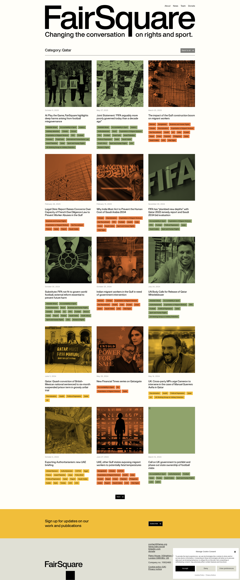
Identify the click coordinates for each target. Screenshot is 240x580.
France (48, 229)
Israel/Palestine (51, 143)
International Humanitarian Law (78, 139)
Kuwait (186, 132)
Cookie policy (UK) (157, 567)
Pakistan (167, 136)
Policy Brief (79, 475)
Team (183, 6)
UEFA (158, 482)
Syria (55, 483)
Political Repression (105, 139)
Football (80, 135)
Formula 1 (49, 139)
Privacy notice (155, 569)
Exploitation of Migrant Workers (57, 135)
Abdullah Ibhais (51, 127)
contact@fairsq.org (157, 544)
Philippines (177, 136)
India (179, 132)
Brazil (114, 131)
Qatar (62, 143)
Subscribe (154, 524)
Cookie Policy (199, 575)
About (167, 6)
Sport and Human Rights (76, 143)
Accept (185, 569)
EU (64, 312)
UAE (163, 140)
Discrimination (163, 128)
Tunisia (63, 483)
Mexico (86, 312)
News (175, 6)
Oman (159, 136)
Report (63, 229)
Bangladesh (162, 124)
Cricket (73, 131)
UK (47, 400)
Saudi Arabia (126, 139)
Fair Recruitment (155, 132)
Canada (49, 312)
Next (118, 497)
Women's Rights (103, 147)
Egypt (86, 471)
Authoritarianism (103, 131)
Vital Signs (172, 140)
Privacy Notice (211, 575)
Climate (65, 131)
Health (166, 132)
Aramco (82, 127)
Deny (206, 569)
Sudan (48, 483)
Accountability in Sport (68, 127)
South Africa (102, 143)
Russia (63, 316)
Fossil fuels (60, 139)
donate (151, 552)
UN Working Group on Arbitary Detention (60, 147)
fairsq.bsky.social (156, 547)
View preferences (226, 569)
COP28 (78, 471)
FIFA (72, 135)
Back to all (186, 51)
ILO (173, 132)
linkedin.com (154, 549)
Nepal (152, 136)
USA (131, 143)
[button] (235, 552)
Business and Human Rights (179, 124)
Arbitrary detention (52, 131)
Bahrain (152, 124)
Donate (191, 6)
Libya (70, 475)
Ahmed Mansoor (52, 471)
